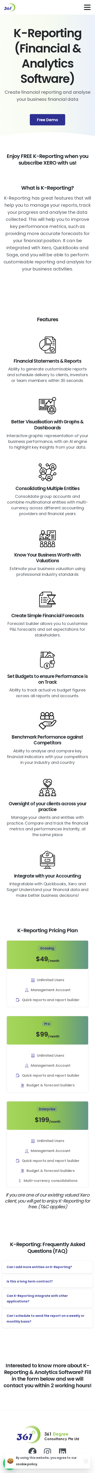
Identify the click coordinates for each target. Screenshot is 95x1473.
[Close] (86, 1461)
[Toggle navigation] (87, 7)
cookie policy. (27, 1464)
